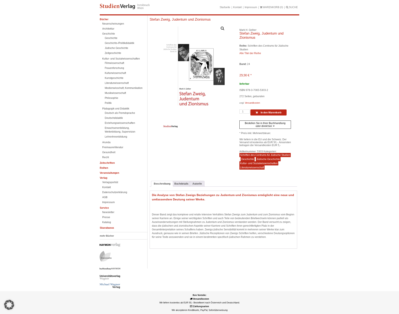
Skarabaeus (107, 227)
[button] (222, 28)
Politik (108, 103)
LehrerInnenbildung (116, 136)
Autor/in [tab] (197, 183)
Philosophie (111, 98)
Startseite (225, 7)
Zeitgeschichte (113, 53)
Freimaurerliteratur (112, 147)
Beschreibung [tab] (162, 183)
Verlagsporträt (110, 182)
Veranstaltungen (109, 172)
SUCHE (293, 7)
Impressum (251, 7)
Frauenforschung (114, 68)
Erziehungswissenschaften (120, 123)
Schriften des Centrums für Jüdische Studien (265, 155)
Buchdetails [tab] (181, 183)
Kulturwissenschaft (115, 73)
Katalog (106, 222)
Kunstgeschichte (114, 78)
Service (104, 207)
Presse (106, 217)
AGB (104, 197)
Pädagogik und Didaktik (115, 108)
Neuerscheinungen (113, 23)
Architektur (108, 28)
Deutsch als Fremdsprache (120, 113)
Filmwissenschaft (114, 63)
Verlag (103, 177)
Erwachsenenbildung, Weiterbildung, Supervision (120, 130)
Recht (105, 157)
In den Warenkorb (270, 112)
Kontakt (237, 7)
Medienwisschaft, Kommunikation (124, 88)
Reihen (104, 167)
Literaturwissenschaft (117, 83)
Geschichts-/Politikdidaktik (119, 43)
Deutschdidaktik (114, 118)
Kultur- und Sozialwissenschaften (121, 58)
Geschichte (108, 33)
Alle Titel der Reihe (250, 53)
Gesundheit (108, 152)
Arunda (106, 142)
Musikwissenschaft (115, 93)
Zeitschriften (107, 162)
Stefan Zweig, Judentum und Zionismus (180, 19)
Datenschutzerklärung (114, 192)
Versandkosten (252, 103)
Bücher (104, 19)
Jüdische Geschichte (116, 48)
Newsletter (108, 212)
